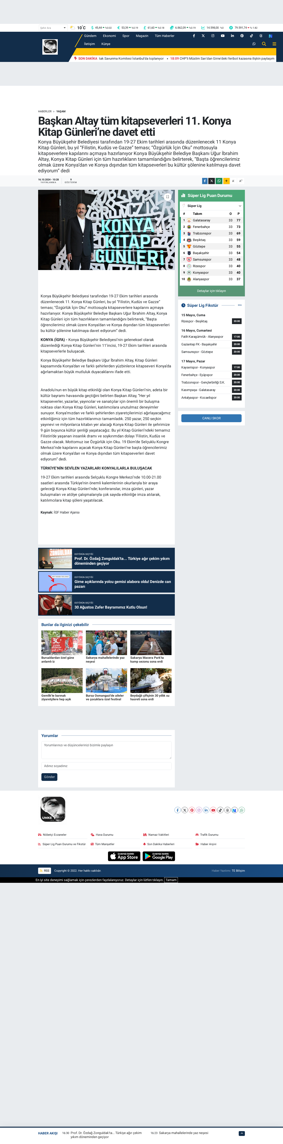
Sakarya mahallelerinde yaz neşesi (183, 1133)
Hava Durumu (104, 834)
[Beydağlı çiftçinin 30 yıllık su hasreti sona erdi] (151, 680)
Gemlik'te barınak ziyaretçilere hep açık (56, 697)
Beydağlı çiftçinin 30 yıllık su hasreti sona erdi (149, 697)
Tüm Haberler (164, 36)
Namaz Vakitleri (158, 834)
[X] (185, 810)
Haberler (45, 111)
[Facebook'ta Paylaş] (205, 181)
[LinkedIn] (206, 810)
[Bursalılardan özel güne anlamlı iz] (62, 642)
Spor (125, 36)
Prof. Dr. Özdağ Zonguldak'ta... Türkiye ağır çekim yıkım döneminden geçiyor (106, 1135)
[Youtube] (213, 810)
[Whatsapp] (242, 810)
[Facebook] (177, 810)
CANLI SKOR (211, 418)
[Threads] (227, 810)
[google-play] (159, 856)
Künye (105, 44)
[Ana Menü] (272, 44)
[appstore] (124, 856)
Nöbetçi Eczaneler (54, 834)
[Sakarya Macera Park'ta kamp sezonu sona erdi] (151, 642)
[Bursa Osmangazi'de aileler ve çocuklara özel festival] (106, 680)
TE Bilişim (238, 870)
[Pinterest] (192, 810)
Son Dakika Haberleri (160, 844)
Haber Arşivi (208, 844)
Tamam (171, 880)
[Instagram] (199, 810)
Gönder (49, 777)
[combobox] (53, 28)
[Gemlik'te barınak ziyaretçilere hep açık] (62, 680)
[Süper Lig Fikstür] (240, 305)
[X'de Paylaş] (211, 181)
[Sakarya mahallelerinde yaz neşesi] (106, 642)
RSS (46, 870)
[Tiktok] (220, 810)
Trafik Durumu (209, 834)
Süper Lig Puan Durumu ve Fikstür (64, 844)
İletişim (89, 44)
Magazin (142, 36)
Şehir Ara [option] (45, 27)
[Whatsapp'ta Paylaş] (219, 181)
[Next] (234, 810)
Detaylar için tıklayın (211, 291)
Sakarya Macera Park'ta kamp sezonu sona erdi (147, 659)
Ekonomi (109, 36)
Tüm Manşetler (104, 844)
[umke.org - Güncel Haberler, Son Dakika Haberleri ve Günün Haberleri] (50, 46)
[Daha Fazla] (226, 181)
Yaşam (60, 111)
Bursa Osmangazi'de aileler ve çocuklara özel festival (105, 697)
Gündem (90, 36)
